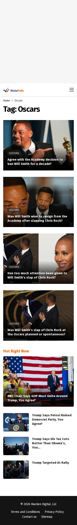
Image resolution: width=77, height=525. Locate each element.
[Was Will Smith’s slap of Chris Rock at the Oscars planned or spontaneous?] (38, 315)
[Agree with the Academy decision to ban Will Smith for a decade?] (38, 145)
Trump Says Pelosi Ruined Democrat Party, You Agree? (51, 419)
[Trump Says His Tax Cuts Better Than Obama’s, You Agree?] (16, 446)
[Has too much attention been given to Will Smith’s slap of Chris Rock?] (38, 258)
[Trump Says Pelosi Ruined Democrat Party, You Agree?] (16, 422)
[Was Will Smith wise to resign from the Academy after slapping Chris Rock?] (38, 202)
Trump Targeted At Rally (50, 463)
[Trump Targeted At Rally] (16, 469)
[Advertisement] (38, 41)
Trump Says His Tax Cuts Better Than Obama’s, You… (50, 443)
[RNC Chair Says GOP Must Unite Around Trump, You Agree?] (38, 381)
